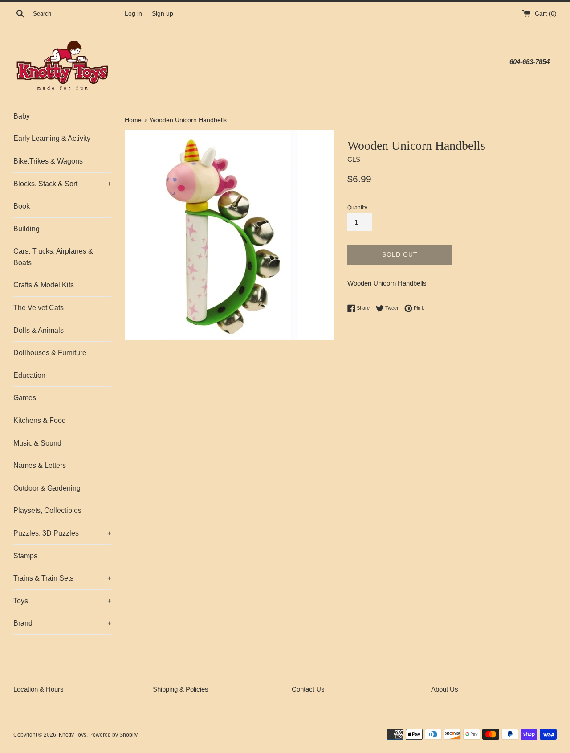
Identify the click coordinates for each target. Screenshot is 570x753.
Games (24, 397)
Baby (21, 116)
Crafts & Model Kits (43, 285)
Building (26, 229)
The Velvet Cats (38, 307)
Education (29, 375)
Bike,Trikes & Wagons (48, 161)
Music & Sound (37, 443)
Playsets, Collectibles (47, 510)
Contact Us (308, 689)
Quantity (357, 208)
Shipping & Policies (180, 689)
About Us (444, 689)
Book (21, 206)
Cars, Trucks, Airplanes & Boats (53, 256)
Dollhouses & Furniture (49, 352)
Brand (62, 623)
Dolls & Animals (38, 330)
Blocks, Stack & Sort (62, 184)
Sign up (162, 13)
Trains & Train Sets (62, 578)
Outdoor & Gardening (47, 488)
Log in (133, 13)
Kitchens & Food (39, 420)
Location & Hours (38, 689)
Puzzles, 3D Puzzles (62, 533)
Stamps (25, 556)
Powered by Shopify (113, 735)
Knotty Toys (72, 735)
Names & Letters (39, 465)
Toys (62, 601)
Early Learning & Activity (51, 138)
